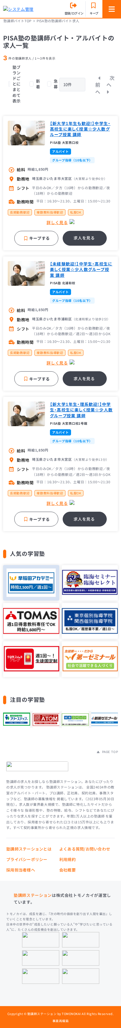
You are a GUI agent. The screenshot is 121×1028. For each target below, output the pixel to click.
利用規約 (67, 859)
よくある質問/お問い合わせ (84, 849)
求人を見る (84, 238)
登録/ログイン (74, 13)
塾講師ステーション (33, 895)
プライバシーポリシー (26, 859)
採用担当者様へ (20, 870)
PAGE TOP (109, 752)
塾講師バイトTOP (17, 21)
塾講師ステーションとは (29, 849)
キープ (94, 13)
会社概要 (67, 870)
